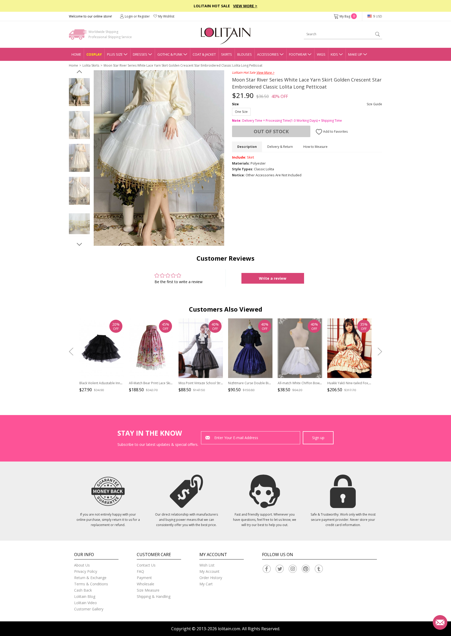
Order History (210, 577)
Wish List (207, 565)
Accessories (268, 54)
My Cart (206, 583)
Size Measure (148, 590)
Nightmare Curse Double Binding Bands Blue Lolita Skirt (269, 383)
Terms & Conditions (91, 583)
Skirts (226, 54)
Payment (144, 577)
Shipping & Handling (153, 596)
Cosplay (94, 54)
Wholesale (145, 583)
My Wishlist (166, 16)
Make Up (355, 54)
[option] (79, 92)
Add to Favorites (335, 131)
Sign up (318, 437)
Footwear (298, 54)
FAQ (140, 571)
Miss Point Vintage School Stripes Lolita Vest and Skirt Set (220, 383)
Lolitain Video (85, 602)
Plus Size (115, 54)
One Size (241, 111)
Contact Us (146, 565)
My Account (209, 571)
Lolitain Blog (84, 596)
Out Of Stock (271, 131)
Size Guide (374, 104)
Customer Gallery (88, 608)
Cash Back (83, 590)
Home (76, 54)
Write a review (272, 278)
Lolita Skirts (90, 65)
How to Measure (315, 146)
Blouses (244, 54)
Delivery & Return (280, 146)
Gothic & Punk (169, 54)
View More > (245, 5)
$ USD (377, 16)
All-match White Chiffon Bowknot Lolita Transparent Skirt (319, 383)
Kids (334, 54)
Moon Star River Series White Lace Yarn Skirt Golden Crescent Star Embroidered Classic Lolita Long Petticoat (183, 65)
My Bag (347, 16)
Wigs (321, 54)
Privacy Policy (85, 571)
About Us (82, 565)
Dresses (140, 54)
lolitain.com (229, 629)
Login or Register (137, 16)
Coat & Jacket (204, 54)
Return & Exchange (90, 577)
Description (247, 146)
